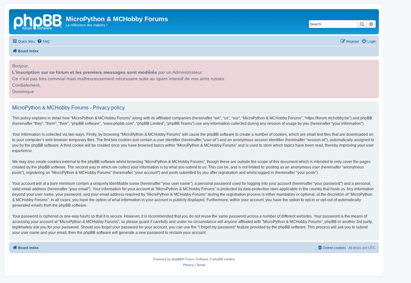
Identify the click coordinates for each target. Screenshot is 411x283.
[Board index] (38, 21)
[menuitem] (43, 41)
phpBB (177, 259)
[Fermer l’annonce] (373, 64)
